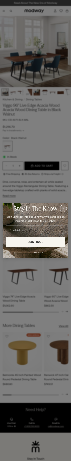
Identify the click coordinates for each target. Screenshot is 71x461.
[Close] (63, 208)
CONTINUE (35, 241)
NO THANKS (35, 252)
